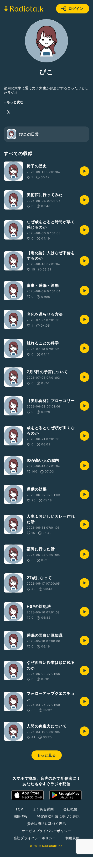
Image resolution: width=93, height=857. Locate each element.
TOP (19, 809)
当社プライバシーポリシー (35, 838)
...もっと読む (13, 102)
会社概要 (70, 809)
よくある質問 (43, 809)
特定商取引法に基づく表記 (58, 816)
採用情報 (21, 816)
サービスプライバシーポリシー (46, 831)
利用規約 (72, 838)
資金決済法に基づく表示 (46, 823)
